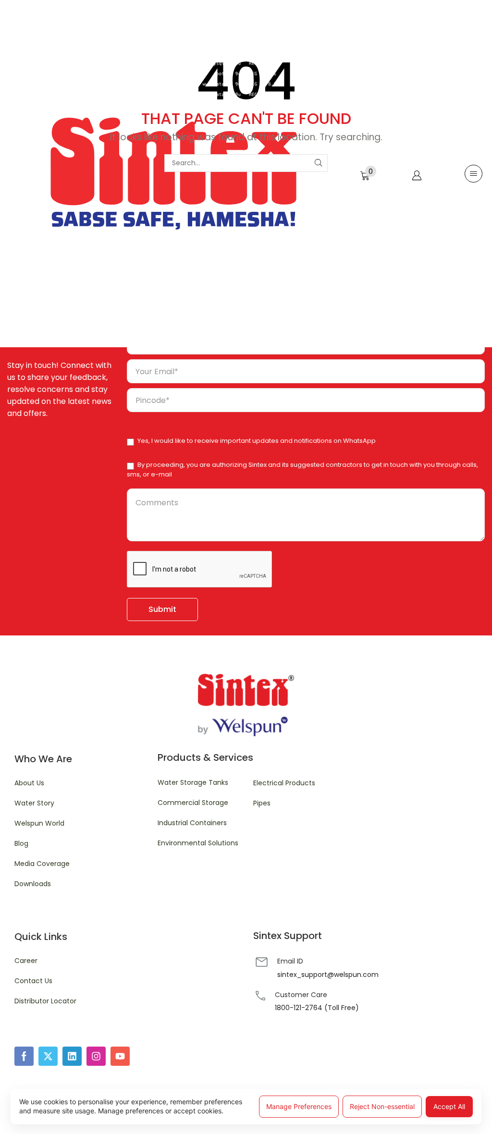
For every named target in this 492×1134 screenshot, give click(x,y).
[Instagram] (96, 1056)
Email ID (290, 961)
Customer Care (301, 995)
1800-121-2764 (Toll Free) (317, 1007)
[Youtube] (120, 1056)
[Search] (319, 163)
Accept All (449, 1106)
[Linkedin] (72, 1056)
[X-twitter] (48, 1056)
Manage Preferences (299, 1106)
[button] (368, 174)
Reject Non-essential (382, 1106)
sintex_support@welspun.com (328, 974)
